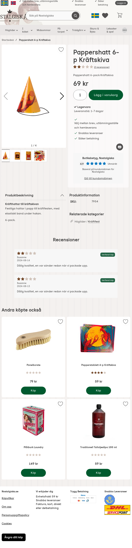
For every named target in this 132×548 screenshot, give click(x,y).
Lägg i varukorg (106, 95)
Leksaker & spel (112, 30)
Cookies (7, 523)
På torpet (61, 30)
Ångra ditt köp (13, 537)
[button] (62, 96)
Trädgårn (77, 30)
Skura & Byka (94, 30)
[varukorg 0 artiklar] (120, 15)
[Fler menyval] (124, 30)
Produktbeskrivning (19, 195)
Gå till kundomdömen (98, 178)
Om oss (6, 506)
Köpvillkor (8, 498)
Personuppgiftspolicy (15, 515)
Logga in (121, 3)
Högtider (10, 30)
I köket (25, 30)
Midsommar (44, 30)
